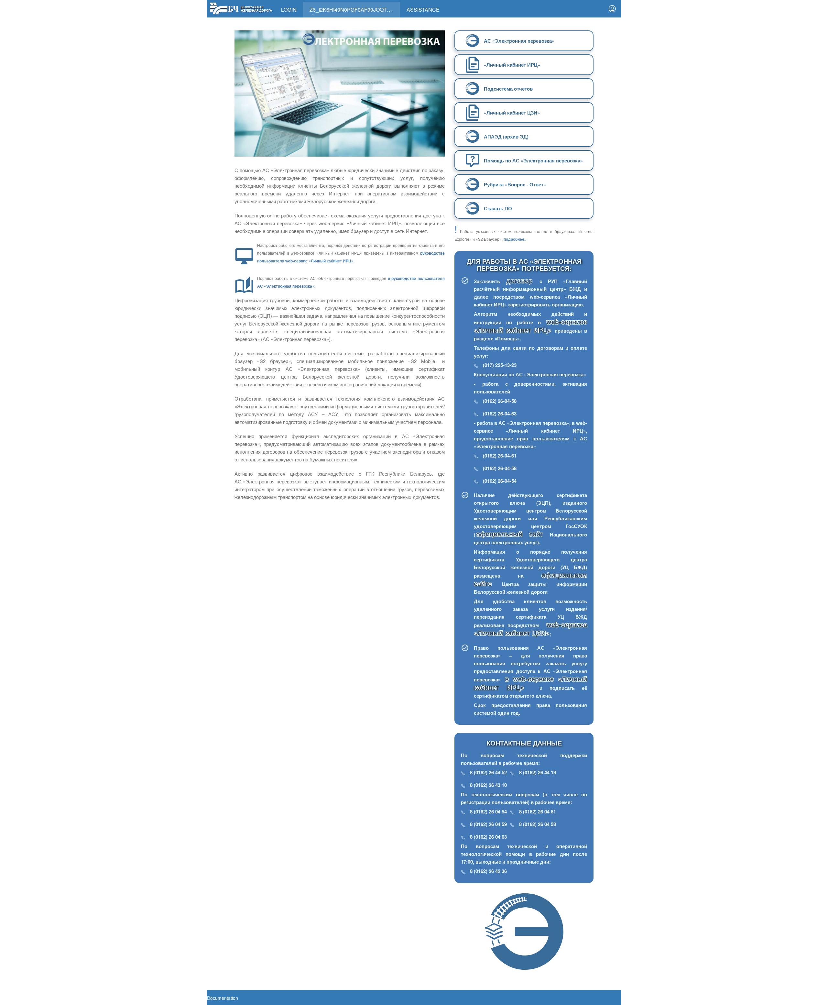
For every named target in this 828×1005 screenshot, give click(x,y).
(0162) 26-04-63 (500, 413)
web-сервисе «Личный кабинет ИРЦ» (530, 326)
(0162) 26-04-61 (500, 455)
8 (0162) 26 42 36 (488, 871)
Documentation (222, 998)
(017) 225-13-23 (500, 365)
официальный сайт (509, 533)
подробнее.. (515, 239)
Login (289, 9)
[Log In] (612, 8)
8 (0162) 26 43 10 (488, 785)
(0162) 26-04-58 (500, 400)
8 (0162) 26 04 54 (488, 811)
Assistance (423, 9)
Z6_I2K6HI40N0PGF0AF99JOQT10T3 (354, 9)
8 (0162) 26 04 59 (488, 824)
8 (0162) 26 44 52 (488, 772)
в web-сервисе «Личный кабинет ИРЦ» (530, 683)
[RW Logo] (241, 7)
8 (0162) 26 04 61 (537, 811)
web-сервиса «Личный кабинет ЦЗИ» (530, 628)
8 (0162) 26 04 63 (488, 836)
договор (523, 280)
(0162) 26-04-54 (500, 480)
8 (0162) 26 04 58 (537, 824)
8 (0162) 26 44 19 (537, 772)
